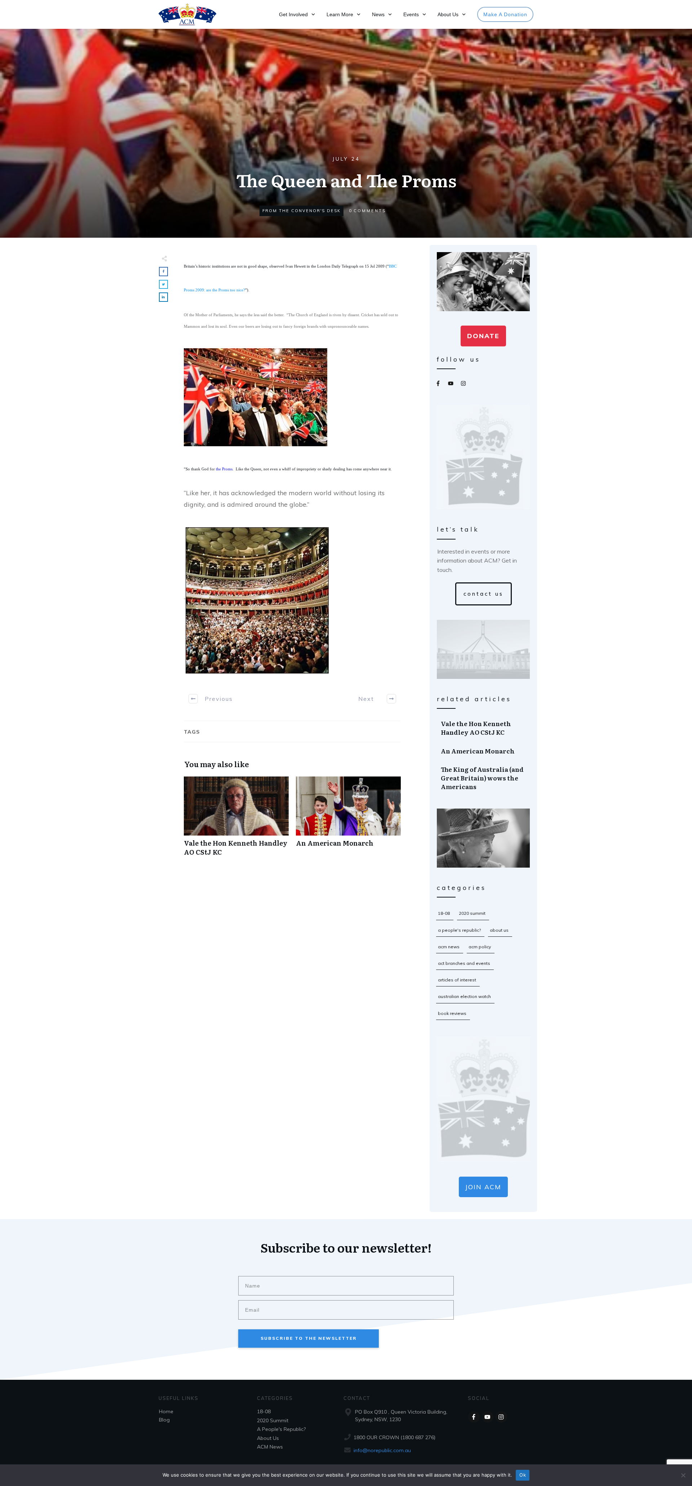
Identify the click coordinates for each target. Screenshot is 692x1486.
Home (166, 1411)
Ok (522, 1475)
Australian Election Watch (464, 996)
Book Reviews (452, 1013)
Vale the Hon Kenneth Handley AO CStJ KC (236, 820)
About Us (499, 930)
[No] (683, 1475)
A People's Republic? (459, 930)
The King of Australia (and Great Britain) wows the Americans (484, 778)
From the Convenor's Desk (301, 210)
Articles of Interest (457, 980)
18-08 (444, 913)
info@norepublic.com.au (382, 1450)
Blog (164, 1419)
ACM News (449, 946)
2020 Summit (472, 913)
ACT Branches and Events (464, 963)
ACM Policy (480, 946)
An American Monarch (348, 820)
